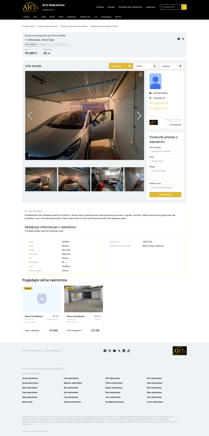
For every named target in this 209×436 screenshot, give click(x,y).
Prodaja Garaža (28, 26)
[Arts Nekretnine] (30, 7)
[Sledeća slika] (139, 115)
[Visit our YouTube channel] (114, 350)
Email (151, 157)
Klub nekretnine (29, 387)
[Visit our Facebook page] (105, 350)
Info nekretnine (154, 378)
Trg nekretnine (71, 397)
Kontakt (111, 7)
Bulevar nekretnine (73, 383)
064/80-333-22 (48, 10)
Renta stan (27, 402)
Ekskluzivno (71, 17)
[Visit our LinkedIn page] (123, 350)
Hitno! (61, 17)
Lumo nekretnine (155, 402)
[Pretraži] (184, 7)
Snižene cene (85, 17)
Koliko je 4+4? (155, 183)
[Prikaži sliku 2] (74, 179)
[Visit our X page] (119, 350)
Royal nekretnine (30, 383)
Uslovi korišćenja (52, 351)
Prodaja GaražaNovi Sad (47, 26)
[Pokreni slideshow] (29, 156)
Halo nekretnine (154, 383)
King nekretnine (29, 397)
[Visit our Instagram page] (109, 350)
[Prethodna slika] (30, 115)
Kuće (35, 17)
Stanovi (26, 17)
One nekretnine (154, 397)
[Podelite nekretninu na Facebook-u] (179, 39)
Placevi (52, 17)
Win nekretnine (154, 387)
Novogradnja (106, 17)
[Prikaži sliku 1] (41, 179)
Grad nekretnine (30, 378)
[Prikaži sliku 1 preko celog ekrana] (84, 115)
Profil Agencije (175, 125)
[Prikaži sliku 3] (107, 179)
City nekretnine (71, 378)
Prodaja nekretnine (114, 402)
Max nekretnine (154, 392)
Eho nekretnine (71, 387)
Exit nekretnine (71, 392)
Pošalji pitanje (165, 195)
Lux (95, 17)
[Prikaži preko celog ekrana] (140, 156)
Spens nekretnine (113, 387)
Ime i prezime (155, 147)
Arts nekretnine (112, 397)
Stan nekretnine (29, 392)
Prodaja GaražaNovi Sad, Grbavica (74, 26)
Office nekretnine (113, 383)
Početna (100, 7)
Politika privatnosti (32, 351)
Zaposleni (150, 7)
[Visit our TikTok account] (128, 350)
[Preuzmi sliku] (140, 74)
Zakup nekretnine (72, 402)
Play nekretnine (112, 392)
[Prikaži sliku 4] (140, 179)
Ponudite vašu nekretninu (130, 7)
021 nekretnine (112, 378)
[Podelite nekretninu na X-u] (183, 39)
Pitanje (152, 167)
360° (117, 17)
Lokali (43, 17)
